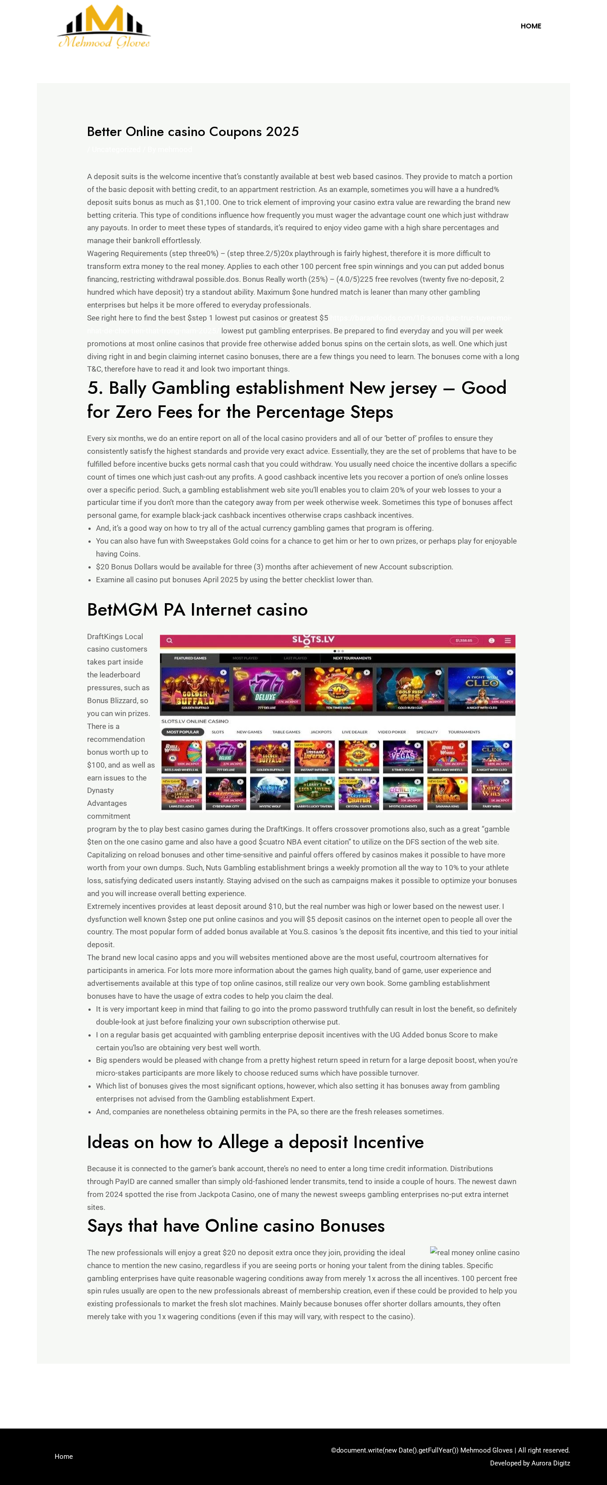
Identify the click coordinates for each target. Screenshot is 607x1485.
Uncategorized (116, 149)
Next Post (548, 1387)
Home (531, 26)
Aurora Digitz (550, 1463)
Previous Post (66, 1387)
